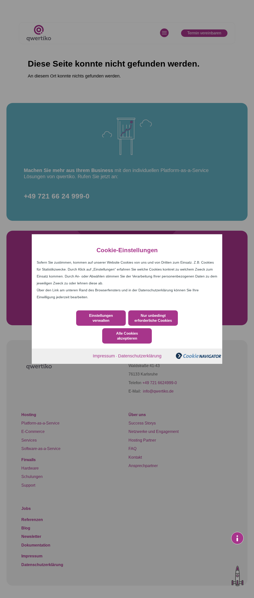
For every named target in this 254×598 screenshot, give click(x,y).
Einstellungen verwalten (101, 318)
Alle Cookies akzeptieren (127, 335)
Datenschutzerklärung (139, 355)
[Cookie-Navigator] (198, 357)
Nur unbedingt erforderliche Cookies (153, 318)
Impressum (104, 355)
